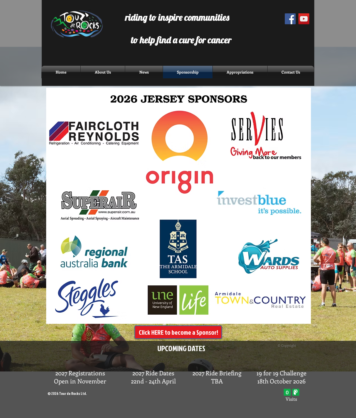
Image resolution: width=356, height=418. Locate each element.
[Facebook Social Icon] (290, 18)
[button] (144, 72)
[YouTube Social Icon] (303, 18)
